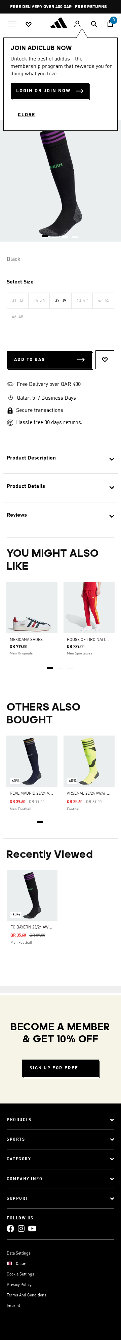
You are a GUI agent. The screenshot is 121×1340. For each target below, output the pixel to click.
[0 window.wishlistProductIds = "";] (29, 24)
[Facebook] (10, 1228)
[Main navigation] (12, 23)
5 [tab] (80, 819)
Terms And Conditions (26, 1295)
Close (26, 115)
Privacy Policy (19, 1285)
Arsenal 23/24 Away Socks (93, 794)
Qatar (21, 1264)
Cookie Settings (20, 1274)
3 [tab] (70, 665)
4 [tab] (70, 819)
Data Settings (19, 1253)
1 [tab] (50, 665)
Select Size (20, 282)
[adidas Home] (60, 22)
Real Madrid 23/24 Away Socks (40, 794)
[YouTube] (32, 1228)
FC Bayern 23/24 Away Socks (38, 927)
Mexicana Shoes (26, 640)
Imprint (13, 1306)
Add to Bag (29, 359)
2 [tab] (60, 665)
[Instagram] (21, 1228)
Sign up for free (54, 1068)
